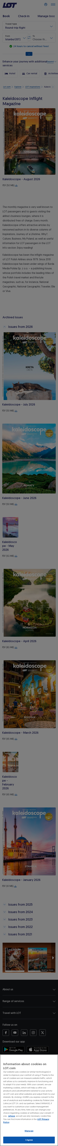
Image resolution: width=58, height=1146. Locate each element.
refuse (11, 1116)
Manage (29, 1131)
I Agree (29, 1140)
